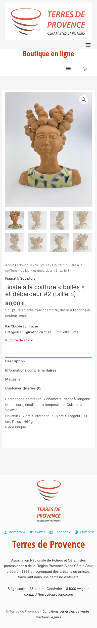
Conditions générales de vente (66, 611)
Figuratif (58, 265)
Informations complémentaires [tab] (30, 370)
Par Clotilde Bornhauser (22, 326)
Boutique (25, 265)
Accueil (10, 265)
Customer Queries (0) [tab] (23, 388)
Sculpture (42, 265)
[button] (88, 44)
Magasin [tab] (12, 379)
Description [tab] (15, 361)
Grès (74, 332)
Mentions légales (48, 617)
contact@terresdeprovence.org (48, 594)
